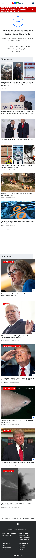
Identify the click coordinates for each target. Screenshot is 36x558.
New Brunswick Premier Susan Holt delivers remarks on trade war (15, 294)
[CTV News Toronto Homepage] (18, 3)
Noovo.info (22, 545)
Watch (21, 46)
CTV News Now (16, 51)
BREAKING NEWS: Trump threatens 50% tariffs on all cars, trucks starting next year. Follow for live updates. (17, 83)
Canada (16, 46)
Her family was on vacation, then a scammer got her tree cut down (17, 194)
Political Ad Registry (24, 539)
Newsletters (26, 518)
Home (6, 46)
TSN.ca (4, 549)
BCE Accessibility (6, 535)
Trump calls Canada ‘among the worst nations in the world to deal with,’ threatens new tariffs (17, 379)
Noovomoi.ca (22, 547)
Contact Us (15, 518)
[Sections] (3, 3)
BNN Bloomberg (6, 547)
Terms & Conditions (24, 537)
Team (32, 518)
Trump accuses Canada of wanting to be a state (17, 462)
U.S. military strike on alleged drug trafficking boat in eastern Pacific (16, 504)
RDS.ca (21, 549)
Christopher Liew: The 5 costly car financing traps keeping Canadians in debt (17, 222)
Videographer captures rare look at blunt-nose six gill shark (17, 421)
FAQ (20, 518)
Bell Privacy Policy (24, 535)
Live (23, 51)
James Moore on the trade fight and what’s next (17, 139)
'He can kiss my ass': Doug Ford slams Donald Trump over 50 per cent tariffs (16, 337)
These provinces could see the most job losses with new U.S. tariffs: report (16, 166)
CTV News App (6, 518)
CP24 (3, 545)
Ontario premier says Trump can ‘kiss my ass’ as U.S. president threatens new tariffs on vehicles (17, 112)
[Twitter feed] (18, 524)
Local (11, 46)
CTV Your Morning (12, 49)
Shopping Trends (23, 49)
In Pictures (27, 46)
